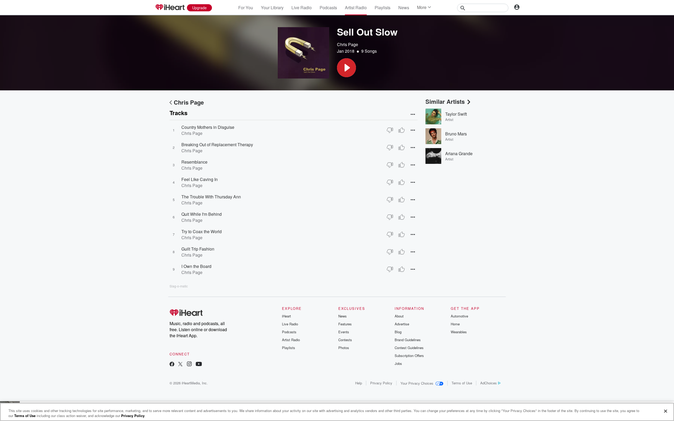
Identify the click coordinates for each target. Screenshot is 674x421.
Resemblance (194, 162)
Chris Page (347, 44)
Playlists (382, 7)
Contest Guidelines (409, 347)
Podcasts (328, 7)
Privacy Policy (381, 382)
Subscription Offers (409, 355)
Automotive (459, 316)
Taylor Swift (456, 114)
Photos (343, 347)
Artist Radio (356, 7)
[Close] (665, 411)
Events (343, 331)
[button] (346, 67)
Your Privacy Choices (416, 383)
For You (245, 7)
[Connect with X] (180, 364)
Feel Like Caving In (199, 179)
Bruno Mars (456, 134)
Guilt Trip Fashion (197, 249)
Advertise (402, 323)
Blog (398, 331)
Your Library (272, 7)
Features (345, 323)
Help (358, 382)
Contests (345, 339)
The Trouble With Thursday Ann (211, 197)
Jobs (398, 363)
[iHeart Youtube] (199, 364)
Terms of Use (462, 382)
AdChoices (488, 382)
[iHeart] (170, 7)
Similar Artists (445, 101)
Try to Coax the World (201, 231)
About (399, 316)
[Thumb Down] (390, 130)
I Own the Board (196, 266)
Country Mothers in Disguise (207, 127)
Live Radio (301, 7)
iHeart (286, 316)
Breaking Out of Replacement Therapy (217, 144)
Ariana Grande (459, 153)
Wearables (459, 331)
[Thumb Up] (401, 130)
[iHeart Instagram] (189, 364)
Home (455, 323)
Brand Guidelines (408, 339)
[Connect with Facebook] (172, 364)
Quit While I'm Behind (201, 214)
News (403, 7)
